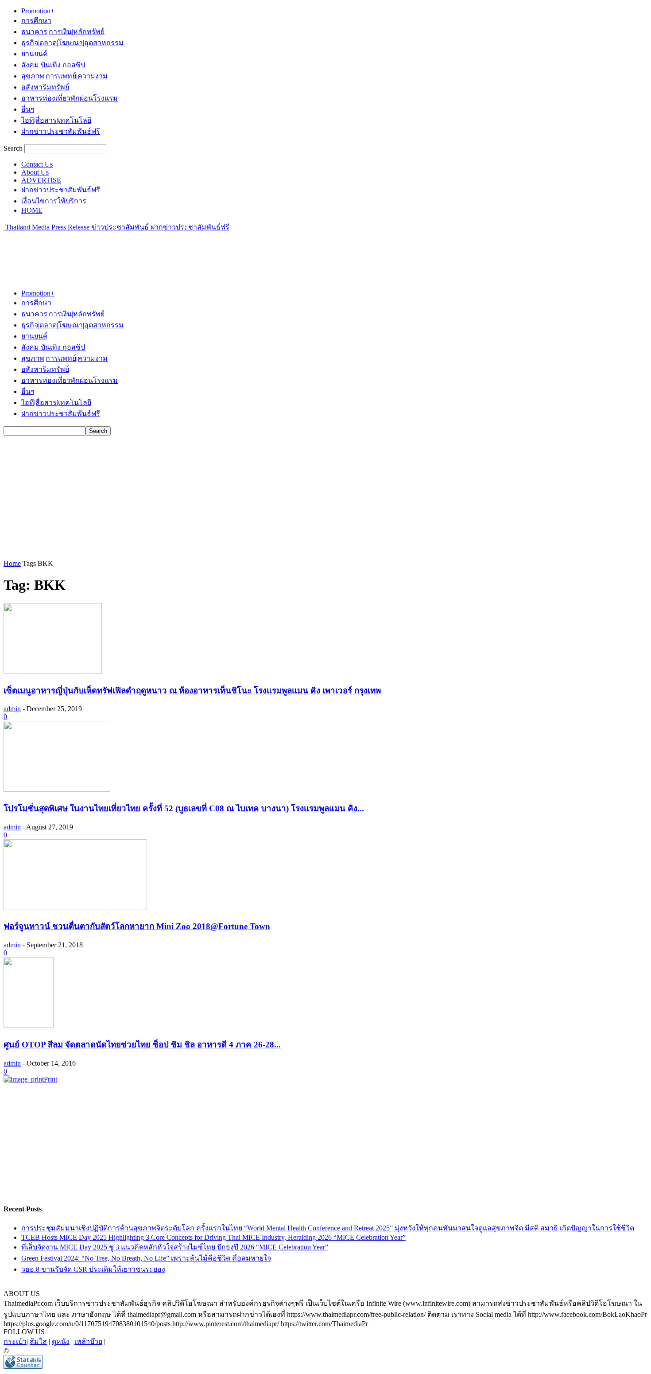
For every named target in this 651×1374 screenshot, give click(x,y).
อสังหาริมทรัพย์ (45, 87)
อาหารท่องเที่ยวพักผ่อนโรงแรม (69, 98)
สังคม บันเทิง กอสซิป (53, 65)
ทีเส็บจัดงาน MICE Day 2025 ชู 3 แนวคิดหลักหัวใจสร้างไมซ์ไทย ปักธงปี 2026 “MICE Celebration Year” (174, 1247)
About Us (35, 172)
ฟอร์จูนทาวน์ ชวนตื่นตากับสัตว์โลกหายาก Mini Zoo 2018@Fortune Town (137, 926)
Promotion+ (37, 11)
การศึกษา (36, 20)
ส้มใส (38, 1341)
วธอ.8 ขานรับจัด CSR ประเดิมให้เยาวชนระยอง (93, 1269)
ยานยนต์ (34, 54)
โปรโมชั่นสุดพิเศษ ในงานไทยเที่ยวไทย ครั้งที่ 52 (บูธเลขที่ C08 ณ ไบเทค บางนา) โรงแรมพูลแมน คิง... (184, 808)
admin (12, 708)
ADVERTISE (41, 180)
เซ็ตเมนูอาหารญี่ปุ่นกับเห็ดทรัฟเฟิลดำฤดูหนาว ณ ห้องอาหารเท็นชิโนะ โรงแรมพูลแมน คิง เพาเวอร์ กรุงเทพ (192, 690)
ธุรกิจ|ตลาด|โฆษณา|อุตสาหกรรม (72, 43)
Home (12, 563)
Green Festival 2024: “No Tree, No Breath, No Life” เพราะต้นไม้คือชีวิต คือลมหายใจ (146, 1258)
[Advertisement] (165, 252)
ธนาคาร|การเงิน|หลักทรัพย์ (63, 31)
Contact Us (37, 164)
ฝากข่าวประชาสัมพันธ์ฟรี (60, 131)
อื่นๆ (28, 109)
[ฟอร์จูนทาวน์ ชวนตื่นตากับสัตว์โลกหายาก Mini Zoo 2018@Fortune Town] (75, 907)
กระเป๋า (15, 1341)
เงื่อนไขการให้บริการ (53, 201)
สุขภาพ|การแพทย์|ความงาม (64, 76)
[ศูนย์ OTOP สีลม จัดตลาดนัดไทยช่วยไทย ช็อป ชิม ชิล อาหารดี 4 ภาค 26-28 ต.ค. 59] (29, 1025)
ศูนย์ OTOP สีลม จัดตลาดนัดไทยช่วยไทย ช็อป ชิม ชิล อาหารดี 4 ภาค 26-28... (142, 1044)
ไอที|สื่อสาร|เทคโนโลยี (56, 120)
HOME (32, 210)
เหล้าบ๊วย (88, 1341)
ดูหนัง (61, 1341)
